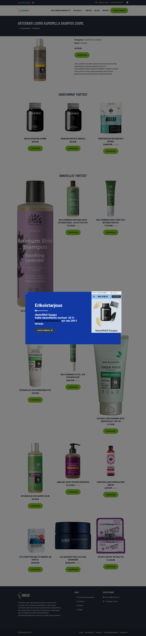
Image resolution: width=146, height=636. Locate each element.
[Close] (26, 293)
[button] (45, 330)
